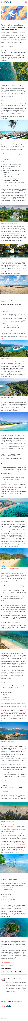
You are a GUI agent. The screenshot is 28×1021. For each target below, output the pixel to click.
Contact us (3, 1015)
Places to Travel (5, 21)
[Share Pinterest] (11, 971)
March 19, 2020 (24, 21)
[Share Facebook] (16, 971)
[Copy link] (20, 971)
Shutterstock (15, 223)
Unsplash (11, 81)
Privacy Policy (4, 1018)
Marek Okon (7, 258)
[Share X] (3, 971)
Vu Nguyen (7, 139)
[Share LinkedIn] (7, 971)
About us (3, 1011)
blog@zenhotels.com (17, 1001)
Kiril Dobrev (7, 81)
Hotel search (4, 1009)
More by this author (11, 994)
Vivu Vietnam (7, 821)
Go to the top (6, 962)
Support (3, 1013)
